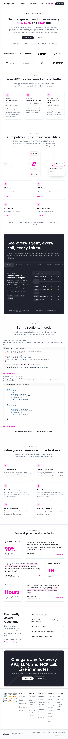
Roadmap (50, 713)
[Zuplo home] (7, 3)
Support (50, 716)
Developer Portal (41, 705)
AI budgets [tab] (29, 264)
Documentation (52, 696)
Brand (58, 709)
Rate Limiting (41, 702)
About (58, 696)
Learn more (53, 174)
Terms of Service (46, 732)
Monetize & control (32, 711)
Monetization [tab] (59, 264)
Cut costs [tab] (19, 264)
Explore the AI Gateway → (10, 373)
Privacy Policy (36, 732)
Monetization (41, 709)
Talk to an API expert (11, 642)
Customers (60, 699)
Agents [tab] (9, 264)
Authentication (42, 696)
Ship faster (32, 715)
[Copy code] (63, 348)
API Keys (40, 699)
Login (51, 3)
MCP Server (22, 703)
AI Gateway (22, 696)
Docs (41, 3)
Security (40, 714)
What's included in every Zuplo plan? (42, 636)
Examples (50, 707)
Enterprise (31, 718)
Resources (33, 3)
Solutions (22, 3)
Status (49, 722)
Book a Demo (40, 37)
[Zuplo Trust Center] (5, 695)
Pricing (48, 3)
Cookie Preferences (59, 732)
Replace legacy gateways (31, 706)
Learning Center (59, 705)
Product (13, 3)
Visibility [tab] (49, 264)
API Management (23, 706)
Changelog (51, 705)
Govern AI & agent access (32, 701)
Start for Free (28, 37)
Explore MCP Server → (10, 426)
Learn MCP (51, 699)
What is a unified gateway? (39, 614)
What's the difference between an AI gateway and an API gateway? (46, 620)
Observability (41, 712)
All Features (41, 717)
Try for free (59, 3)
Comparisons (51, 710)
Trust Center (51, 719)
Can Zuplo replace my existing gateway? (43, 631)
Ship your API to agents (32, 697)
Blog (49, 702)
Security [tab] (39, 264)
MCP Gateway (21, 699)
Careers (59, 702)
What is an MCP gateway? (38, 626)
